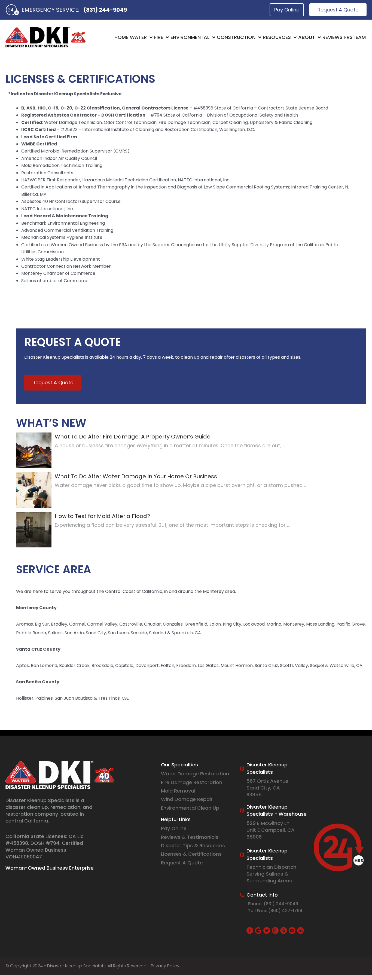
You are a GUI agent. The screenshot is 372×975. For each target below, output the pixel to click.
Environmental (189, 37)
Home (121, 37)
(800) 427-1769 (285, 910)
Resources (277, 37)
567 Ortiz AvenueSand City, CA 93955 (267, 788)
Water (138, 37)
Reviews (332, 37)
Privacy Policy (165, 966)
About (306, 37)
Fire (158, 37)
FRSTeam (355, 37)
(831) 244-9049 (105, 10)
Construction (236, 37)
